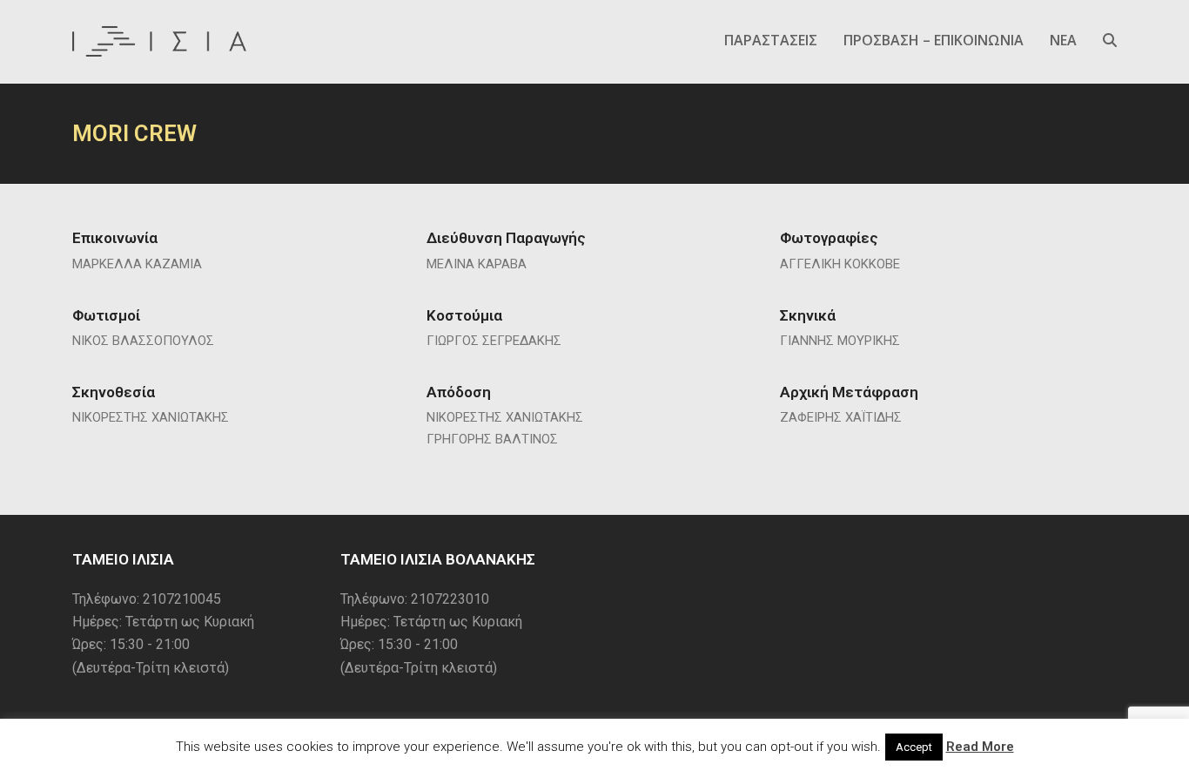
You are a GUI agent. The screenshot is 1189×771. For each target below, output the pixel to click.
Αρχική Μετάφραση (849, 392)
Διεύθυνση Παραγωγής (506, 238)
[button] (1110, 41)
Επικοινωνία (115, 238)
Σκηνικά (808, 315)
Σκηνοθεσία (113, 392)
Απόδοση (459, 392)
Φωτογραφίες (829, 238)
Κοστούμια (464, 315)
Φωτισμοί (106, 315)
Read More (980, 746)
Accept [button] (914, 747)
